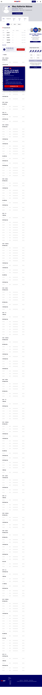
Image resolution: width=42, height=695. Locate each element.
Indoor (15, 24)
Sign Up (34, 1)
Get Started (35, 41)
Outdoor (19, 24)
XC (11, 24)
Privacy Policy (26, 680)
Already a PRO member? (8, 88)
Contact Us (21, 680)
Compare (35, 60)
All (8, 24)
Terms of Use (31, 680)
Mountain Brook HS (15, 10)
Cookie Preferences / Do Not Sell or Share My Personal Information (27, 681)
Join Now (35, 67)
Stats (4, 18)
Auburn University (15, 8)
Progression (8, 18)
